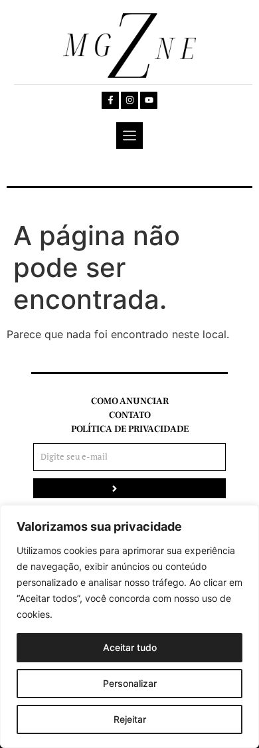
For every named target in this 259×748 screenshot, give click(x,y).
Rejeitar (130, 719)
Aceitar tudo (130, 647)
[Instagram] (129, 100)
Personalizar (130, 683)
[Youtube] (148, 100)
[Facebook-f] (110, 100)
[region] (129, 626)
